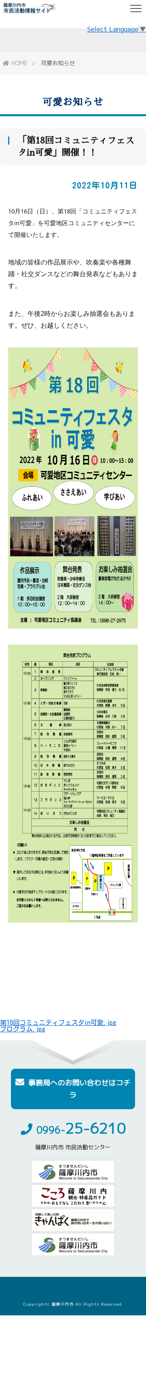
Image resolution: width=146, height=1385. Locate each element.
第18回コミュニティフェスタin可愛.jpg (58, 1022)
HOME (19, 63)
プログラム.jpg (22, 1029)
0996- (81, 1130)
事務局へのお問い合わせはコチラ (79, 1089)
